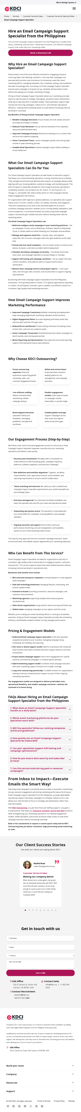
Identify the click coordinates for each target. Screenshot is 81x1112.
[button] (74, 8)
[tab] (25, 910)
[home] (13, 9)
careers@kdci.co (21, 995)
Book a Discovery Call (40, 53)
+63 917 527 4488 (21, 998)
